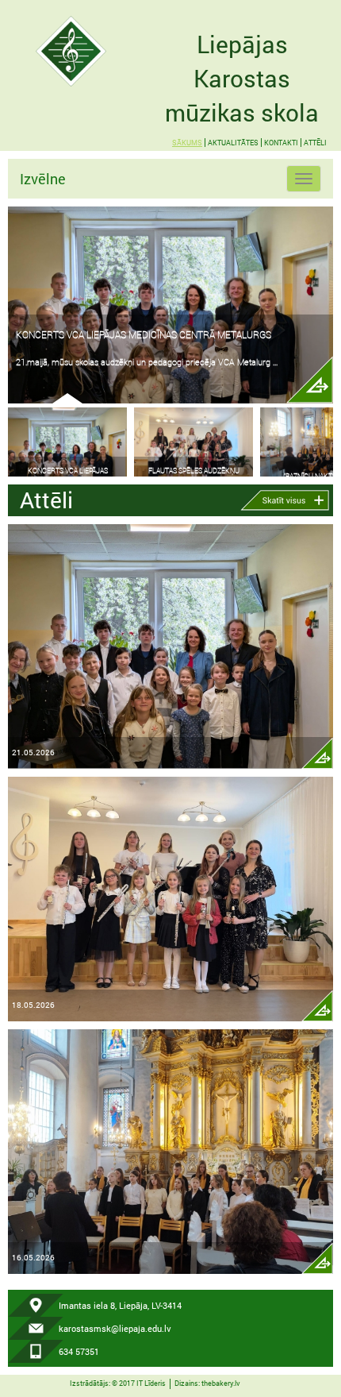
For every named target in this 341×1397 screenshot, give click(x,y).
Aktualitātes (233, 142)
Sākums (187, 142)
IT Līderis (151, 1383)
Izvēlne (43, 178)
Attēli (315, 142)
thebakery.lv (220, 1383)
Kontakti (281, 142)
